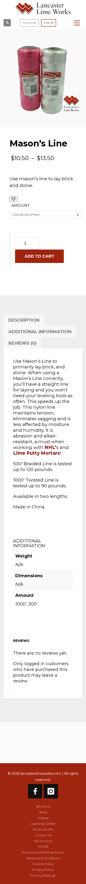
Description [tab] (23, 320)
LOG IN (48, 22)
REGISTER (29, 23)
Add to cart (39, 256)
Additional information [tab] (39, 331)
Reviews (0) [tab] (22, 343)
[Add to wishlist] (14, 199)
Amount (20, 205)
